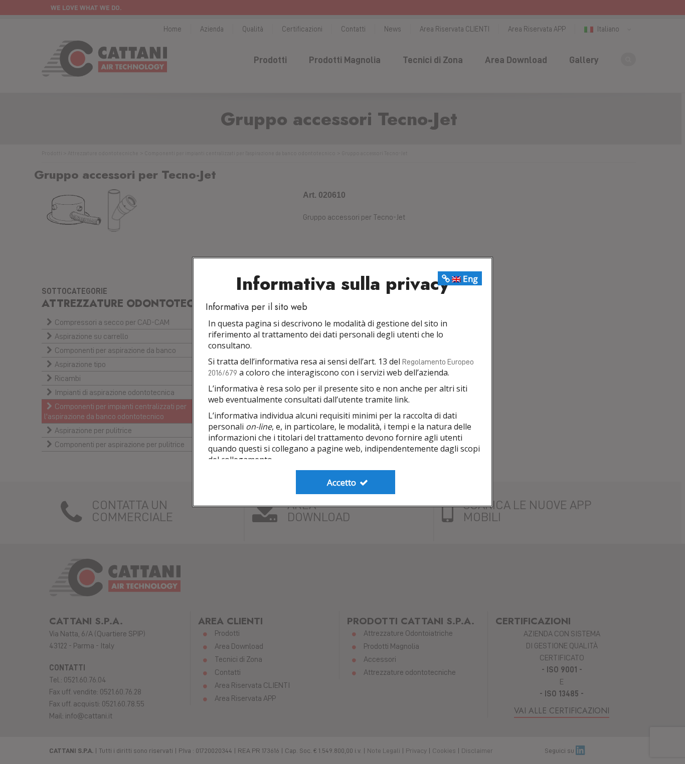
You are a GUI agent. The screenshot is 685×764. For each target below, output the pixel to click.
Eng (469, 278)
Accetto (342, 482)
